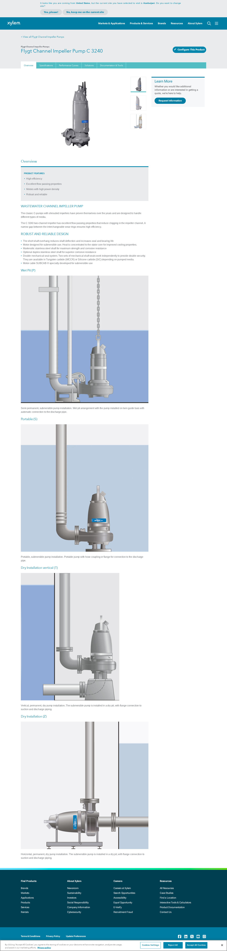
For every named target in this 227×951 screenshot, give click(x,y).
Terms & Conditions (30, 936)
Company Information (78, 907)
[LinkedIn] (186, 936)
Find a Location (168, 897)
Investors (71, 897)
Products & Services (141, 23)
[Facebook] (179, 936)
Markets (25, 892)
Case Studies (166, 892)
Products (25, 902)
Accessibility (120, 897)
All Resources (167, 888)
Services (25, 907)
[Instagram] (204, 936)
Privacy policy (44, 947)
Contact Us (166, 912)
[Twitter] (192, 936)
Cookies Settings (150, 945)
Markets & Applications (111, 23)
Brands (162, 23)
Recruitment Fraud (123, 912)
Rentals (25, 912)
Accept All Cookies (196, 945)
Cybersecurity (74, 912)
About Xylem (195, 23)
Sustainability (74, 892)
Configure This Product (191, 49)
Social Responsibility (77, 902)
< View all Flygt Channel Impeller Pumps (42, 36)
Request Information (170, 100)
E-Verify (118, 907)
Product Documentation (172, 907)
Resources (177, 23)
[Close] (222, 945)
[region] (113, 945)
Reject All (173, 945)
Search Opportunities (124, 892)
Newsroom (72, 888)
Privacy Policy (53, 936)
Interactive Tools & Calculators (175, 902)
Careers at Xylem (122, 888)
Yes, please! (51, 12)
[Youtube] (198, 936)
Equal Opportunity (123, 902)
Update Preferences (76, 936)
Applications (27, 897)
